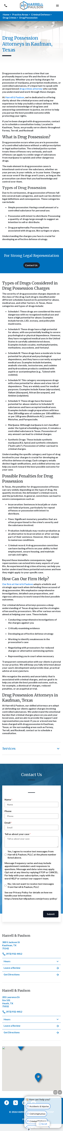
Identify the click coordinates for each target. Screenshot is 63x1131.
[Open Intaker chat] (28, 1129)
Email (7, 822)
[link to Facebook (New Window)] (6, 1102)
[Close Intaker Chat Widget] (60, 1092)
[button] (57, 5)
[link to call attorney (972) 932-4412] (5, 5)
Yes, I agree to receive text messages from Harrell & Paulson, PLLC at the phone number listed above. (32, 854)
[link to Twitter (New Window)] (15, 1102)
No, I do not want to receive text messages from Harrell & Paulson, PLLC (31, 885)
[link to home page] (31, 5)
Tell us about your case (17, 834)
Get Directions (12, 974)
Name (8, 799)
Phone (8, 811)
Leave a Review (12, 967)
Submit (51, 914)
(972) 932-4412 (14, 953)
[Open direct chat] (55, 1092)
